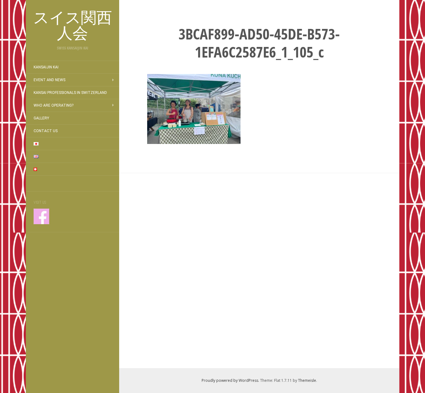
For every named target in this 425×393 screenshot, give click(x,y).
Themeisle (307, 380)
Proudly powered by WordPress (230, 380)
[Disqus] (259, 269)
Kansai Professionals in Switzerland (70, 92)
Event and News (49, 80)
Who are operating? (53, 105)
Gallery (41, 118)
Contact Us (46, 131)
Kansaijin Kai (46, 67)
